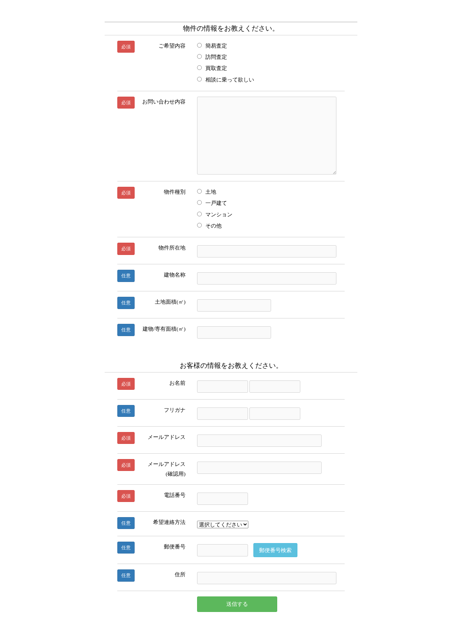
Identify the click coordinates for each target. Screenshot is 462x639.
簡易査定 (216, 46)
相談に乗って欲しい (229, 79)
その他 (213, 225)
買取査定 (216, 68)
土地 (210, 192)
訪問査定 (216, 57)
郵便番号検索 (275, 550)
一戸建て (216, 203)
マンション (218, 214)
